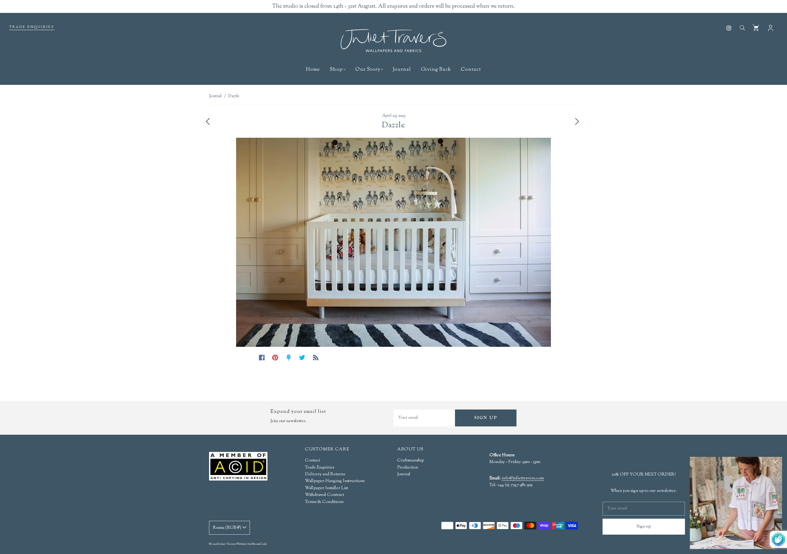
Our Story (367, 70)
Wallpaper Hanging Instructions (335, 481)
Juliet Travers (227, 544)
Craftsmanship (410, 460)
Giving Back (436, 70)
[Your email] (424, 418)
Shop (336, 70)
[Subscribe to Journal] (315, 357)
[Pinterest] (275, 357)
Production (407, 468)
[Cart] (755, 27)
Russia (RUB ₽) (227, 528)
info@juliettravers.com (523, 479)
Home (313, 70)
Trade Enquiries (31, 27)
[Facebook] (261, 357)
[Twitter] (302, 357)
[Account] (770, 27)
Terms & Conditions (324, 502)
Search (742, 27)
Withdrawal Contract (324, 495)
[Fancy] (288, 357)
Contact (471, 70)
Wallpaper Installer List (326, 488)
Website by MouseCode (251, 544)
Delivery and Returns (325, 474)
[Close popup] (775, 463)
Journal (402, 70)
